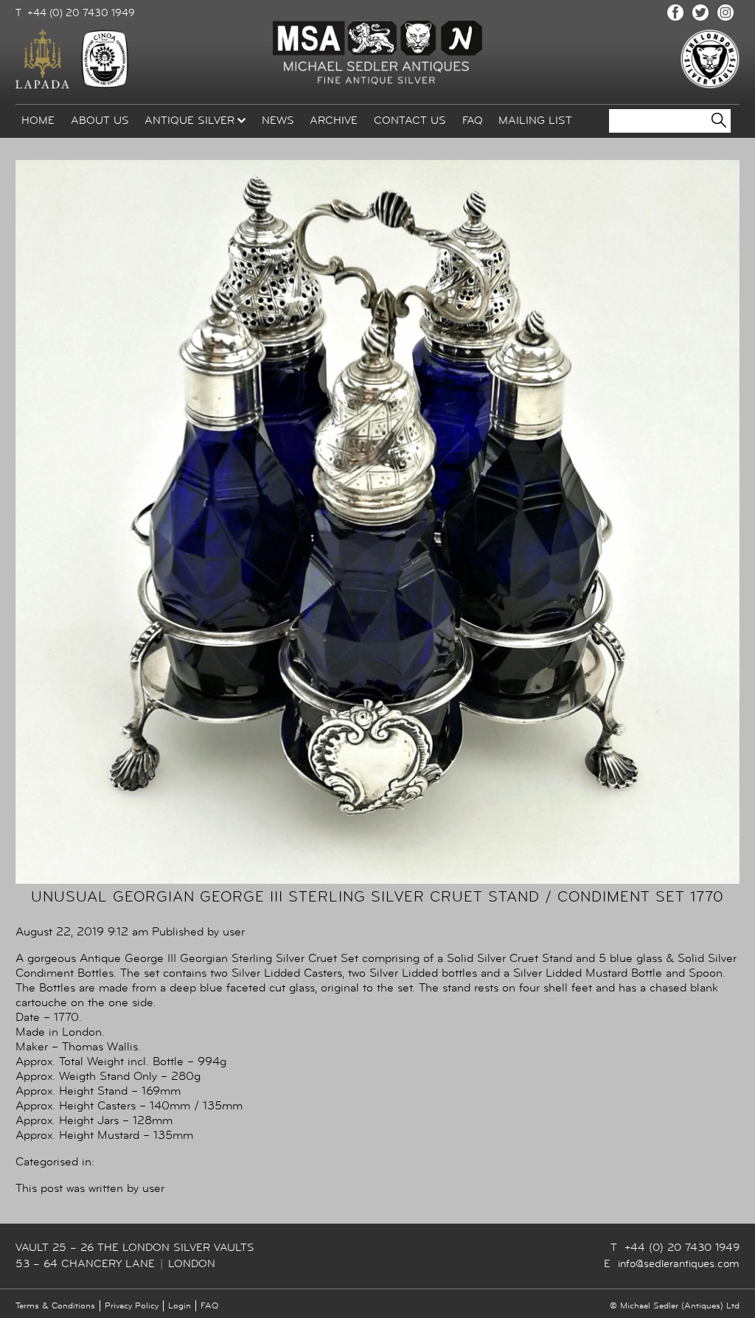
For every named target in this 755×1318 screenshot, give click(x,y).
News (278, 121)
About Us (100, 121)
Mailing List (535, 121)
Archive (334, 121)
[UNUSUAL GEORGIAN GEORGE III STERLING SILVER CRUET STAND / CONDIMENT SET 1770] (377, 880)
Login (179, 1305)
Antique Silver (189, 121)
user (234, 931)
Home (38, 121)
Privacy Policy (132, 1305)
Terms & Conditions (55, 1305)
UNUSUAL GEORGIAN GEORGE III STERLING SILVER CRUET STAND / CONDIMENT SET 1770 (377, 897)
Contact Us (410, 121)
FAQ (472, 121)
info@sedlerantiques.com (679, 1264)
